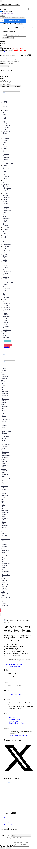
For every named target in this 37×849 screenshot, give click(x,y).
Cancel (3, 848)
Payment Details (6, 846)
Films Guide (5, 136)
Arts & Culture (5, 144)
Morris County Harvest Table (5, 202)
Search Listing (5, 66)
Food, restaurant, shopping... (9, 59)
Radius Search (5, 76)
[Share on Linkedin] (4, 772)
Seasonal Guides (6, 132)
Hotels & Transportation (8, 161)
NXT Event (8, 825)
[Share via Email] (4, 774)
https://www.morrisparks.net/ (18, 735)
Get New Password (7, 37)
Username (4, 41)
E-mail (4, 35)
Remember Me (7, 12)
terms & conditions (19, 50)
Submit (8, 848)
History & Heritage (6, 156)
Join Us (4, 181)
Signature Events (6, 191)
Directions (16, 656)
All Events (12, 717)
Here (29, 55)
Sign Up (20, 23)
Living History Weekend (6, 195)
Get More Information (15, 694)
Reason (3, 841)
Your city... (3, 63)
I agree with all (14, 50)
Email (2, 43)
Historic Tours (6, 128)
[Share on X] (18, 770)
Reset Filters (16, 86)
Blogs (5, 171)
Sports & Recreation (6, 167)
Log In (2, 15)
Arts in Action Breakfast (6, 215)
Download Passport (7, 177)
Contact (6, 108)
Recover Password (6, 13)
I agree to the (13, 48)
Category (3, 84)
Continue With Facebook (17, 17)
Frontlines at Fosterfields (14, 818)
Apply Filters (5, 86)
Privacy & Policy (17, 48)
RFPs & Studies (5, 104)
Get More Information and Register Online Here (18, 660)
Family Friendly (14, 719)
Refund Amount (5, 835)
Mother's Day (14, 721)
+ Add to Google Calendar (13, 664)
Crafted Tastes (6, 139)
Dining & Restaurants (7, 150)
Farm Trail (5, 174)
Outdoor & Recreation (16, 723)
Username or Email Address (9, 4)
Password (3, 9)
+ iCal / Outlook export (12, 666)
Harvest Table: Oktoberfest (7, 208)
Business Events (6, 185)
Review (2, 80)
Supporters (7, 188)
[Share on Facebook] (4, 744)
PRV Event (9, 823)
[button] (13, 21)
